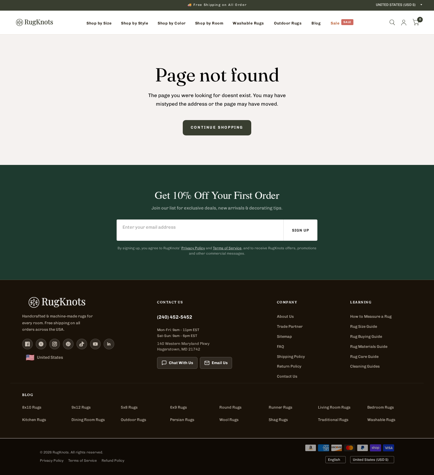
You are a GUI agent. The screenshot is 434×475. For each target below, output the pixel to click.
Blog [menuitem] (316, 23)
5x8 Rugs (129, 407)
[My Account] (403, 22)
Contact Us (287, 376)
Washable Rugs (381, 419)
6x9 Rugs (178, 407)
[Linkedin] (109, 344)
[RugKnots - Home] (34, 22)
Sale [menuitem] (335, 23)
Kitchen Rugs (34, 419)
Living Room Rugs (334, 407)
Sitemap (284, 336)
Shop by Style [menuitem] (134, 23)
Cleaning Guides (365, 366)
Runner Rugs (280, 407)
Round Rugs (230, 407)
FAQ (280, 346)
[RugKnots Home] (83, 302)
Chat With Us (181, 363)
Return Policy (289, 366)
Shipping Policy (291, 356)
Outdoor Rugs (133, 419)
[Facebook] (27, 344)
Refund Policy (113, 460)
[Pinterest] (68, 344)
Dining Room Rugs (88, 419)
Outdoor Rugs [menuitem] (287, 23)
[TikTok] (81, 344)
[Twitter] (41, 344)
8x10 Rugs (31, 407)
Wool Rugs (229, 419)
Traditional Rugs (333, 419)
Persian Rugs (182, 419)
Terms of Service (227, 248)
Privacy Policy (193, 248)
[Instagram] (54, 344)
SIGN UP (300, 230)
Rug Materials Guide (368, 346)
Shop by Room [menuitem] (209, 23)
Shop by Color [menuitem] (172, 23)
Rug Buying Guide (366, 336)
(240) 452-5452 (174, 317)
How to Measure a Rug (370, 316)
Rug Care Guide (364, 356)
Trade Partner (290, 326)
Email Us (220, 363)
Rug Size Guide (363, 326)
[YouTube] (95, 344)
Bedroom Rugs (380, 407)
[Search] (392, 22)
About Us (285, 316)
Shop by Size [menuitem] (99, 23)
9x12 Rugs (81, 407)
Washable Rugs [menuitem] (248, 23)
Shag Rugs (278, 419)
